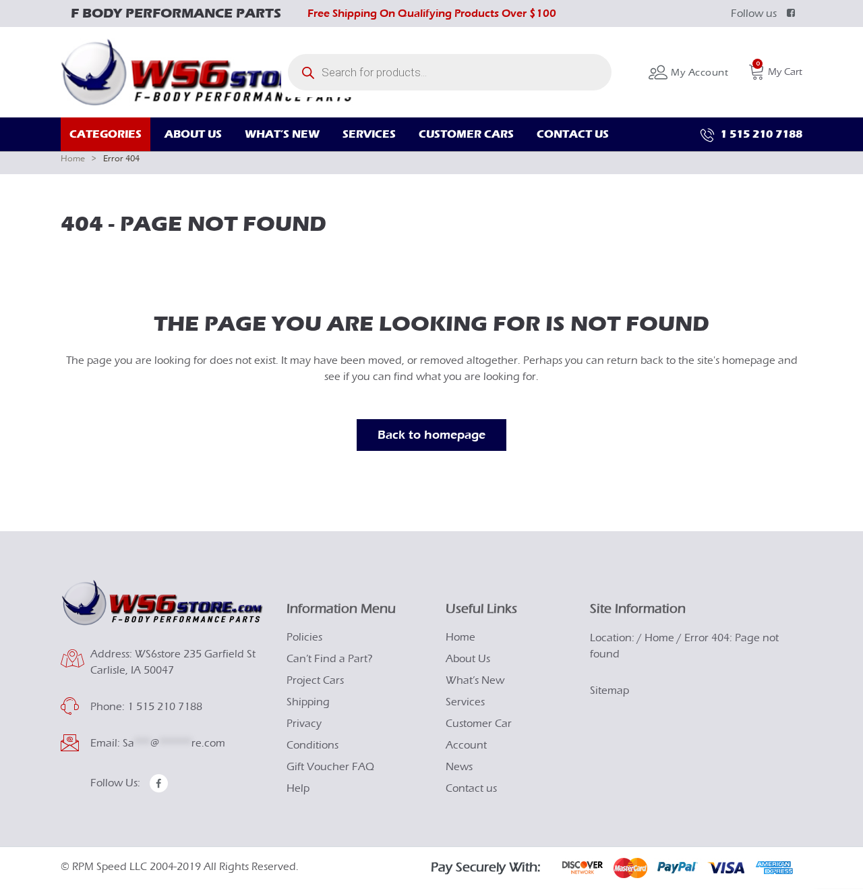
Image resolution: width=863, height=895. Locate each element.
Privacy (304, 723)
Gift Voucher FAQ (330, 767)
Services (465, 702)
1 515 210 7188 (759, 134)
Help (298, 788)
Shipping (308, 702)
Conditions (312, 745)
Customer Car (479, 723)
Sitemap (609, 690)
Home (73, 158)
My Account (698, 72)
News (459, 767)
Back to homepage (431, 435)
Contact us (471, 788)
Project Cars (315, 680)
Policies (304, 637)
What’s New (475, 680)
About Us (468, 659)
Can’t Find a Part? (330, 659)
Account (466, 745)
